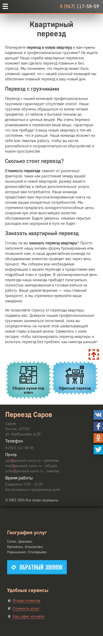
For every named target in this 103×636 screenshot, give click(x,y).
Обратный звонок (41, 567)
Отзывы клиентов (26, 600)
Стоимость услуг (26, 608)
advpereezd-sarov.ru (22, 460)
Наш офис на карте (28, 616)
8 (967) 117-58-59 (79, 6)
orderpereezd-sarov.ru (24, 471)
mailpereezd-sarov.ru (23, 466)
